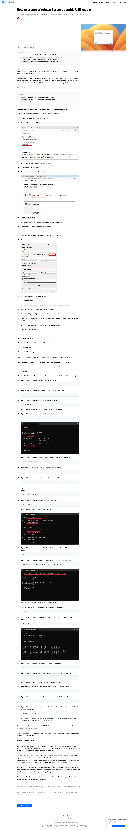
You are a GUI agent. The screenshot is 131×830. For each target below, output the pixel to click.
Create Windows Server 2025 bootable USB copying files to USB (38, 99)
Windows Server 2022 (38, 799)
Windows (101, 2)
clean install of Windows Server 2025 (40, 69)
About (119, 2)
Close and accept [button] (118, 826)
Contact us (69, 818)
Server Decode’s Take (27, 102)
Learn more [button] (113, 822)
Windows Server (27, 799)
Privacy (63, 818)
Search (125, 2)
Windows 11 (37, 78)
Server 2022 (57, 69)
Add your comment (25, 805)
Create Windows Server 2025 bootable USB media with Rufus (37, 97)
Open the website (28, 217)
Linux (107, 2)
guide (21, 88)
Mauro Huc (23, 18)
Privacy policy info (45, 787)
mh (79, 826)
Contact (114, 2)
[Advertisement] (48, 34)
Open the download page (34, 118)
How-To (19, 799)
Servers (95, 2)
